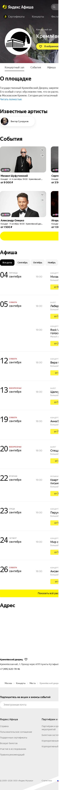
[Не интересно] (42, 156)
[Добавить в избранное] (42, 150)
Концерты (20, 683)
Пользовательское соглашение (16, 732)
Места (33, 683)
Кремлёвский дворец (38, 179)
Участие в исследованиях (13, 749)
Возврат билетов (9, 743)
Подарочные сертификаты (13, 737)
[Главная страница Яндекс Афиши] (5, 7)
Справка (4, 726)
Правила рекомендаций (12, 754)
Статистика (47, 781)
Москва (8, 683)
